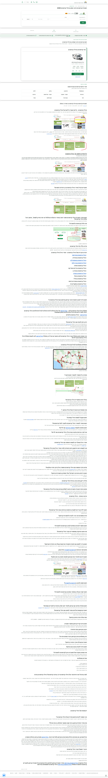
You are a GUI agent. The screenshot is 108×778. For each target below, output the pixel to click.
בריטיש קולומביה (60, 444)
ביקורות (55, 773)
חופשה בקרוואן (70, 428)
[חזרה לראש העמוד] (106, 776)
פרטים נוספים (77, 76)
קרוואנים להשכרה (49, 133)
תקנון (16, 773)
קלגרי (34, 97)
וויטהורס (82, 94)
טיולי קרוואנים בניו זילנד (79, 263)
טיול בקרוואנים (59, 181)
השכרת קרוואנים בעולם (81, 6)
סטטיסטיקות (45, 773)
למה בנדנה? (61, 773)
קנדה (76, 6)
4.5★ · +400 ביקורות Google (80, 35)
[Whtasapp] (31, 2)
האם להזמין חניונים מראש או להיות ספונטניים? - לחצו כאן (34, 307)
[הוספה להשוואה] (79, 71)
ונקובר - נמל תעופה (48, 94)
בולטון (50, 91)
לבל (83, 97)
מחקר (51, 773)
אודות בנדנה (74, 773)
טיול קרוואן (64, 311)
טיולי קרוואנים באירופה (79, 255)
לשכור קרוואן (77, 597)
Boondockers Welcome (70, 330)
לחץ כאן (73, 486)
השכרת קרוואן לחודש (72, 316)
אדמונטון (66, 91)
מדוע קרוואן (68, 773)
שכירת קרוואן (78, 575)
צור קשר (11, 773)
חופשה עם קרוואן (30, 419)
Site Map (28, 773)
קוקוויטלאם (49, 97)
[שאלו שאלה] (73, 71)
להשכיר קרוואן (54, 696)
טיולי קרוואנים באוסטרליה (78, 260)
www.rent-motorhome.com (92, 773)
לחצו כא (52, 183)
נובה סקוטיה (84, 445)
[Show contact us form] (36, 2)
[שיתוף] (76, 71)
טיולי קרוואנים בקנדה (79, 273)
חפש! (83, 22)
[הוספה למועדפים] (82, 71)
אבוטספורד (81, 91)
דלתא (34, 91)
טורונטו (34, 94)
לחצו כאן (25, 482)
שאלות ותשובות (83, 285)
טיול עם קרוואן (68, 324)
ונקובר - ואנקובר (64, 94)
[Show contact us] (4, 775)
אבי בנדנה (84, 105)
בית (86, 6)
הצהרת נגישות (22, 773)
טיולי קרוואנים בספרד (56, 289)
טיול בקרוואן (84, 250)
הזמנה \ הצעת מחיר (77, 73)
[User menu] (22, 2)
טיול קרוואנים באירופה (71, 763)
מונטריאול (65, 97)
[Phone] (34, 2)
